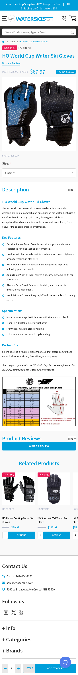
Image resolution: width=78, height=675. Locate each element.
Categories (18, 639)
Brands (14, 650)
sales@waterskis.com (20, 583)
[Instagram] (6, 612)
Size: (6, 163)
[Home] (3, 41)
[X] (13, 612)
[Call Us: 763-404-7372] (64, 18)
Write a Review (11, 63)
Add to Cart (55, 668)
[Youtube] (21, 612)
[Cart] (73, 18)
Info (10, 628)
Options (21, 535)
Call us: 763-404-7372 (19, 576)
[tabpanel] (53, 506)
